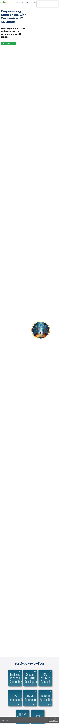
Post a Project (6, 43)
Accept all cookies (53, 719)
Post (19, 685)
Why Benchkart (20, 2)
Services (28, 2)
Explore (34, 2)
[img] (20, 671)
